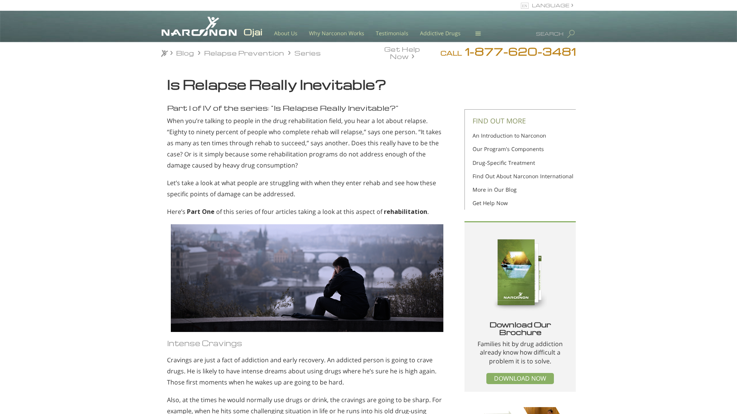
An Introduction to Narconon (509, 135)
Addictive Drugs (440, 33)
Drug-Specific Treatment (504, 162)
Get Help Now (402, 52)
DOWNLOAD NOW (520, 378)
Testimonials (392, 33)
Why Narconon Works (336, 33)
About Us (285, 33)
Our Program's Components (508, 149)
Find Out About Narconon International (523, 176)
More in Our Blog (495, 189)
